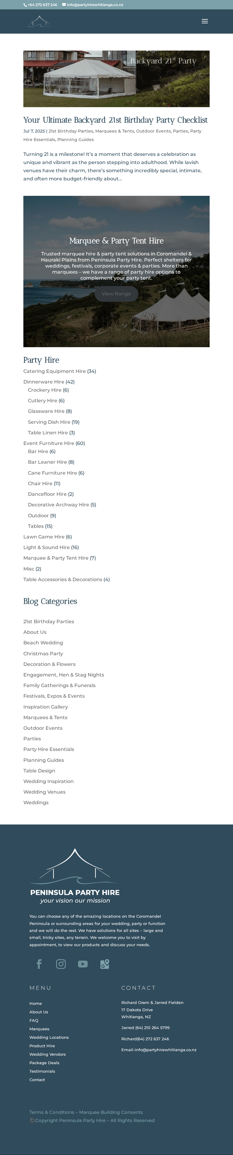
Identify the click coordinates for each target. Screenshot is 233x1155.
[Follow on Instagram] (61, 964)
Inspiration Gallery (45, 707)
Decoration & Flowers (49, 664)
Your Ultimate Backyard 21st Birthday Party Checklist (115, 120)
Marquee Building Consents (111, 1112)
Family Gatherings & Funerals (59, 685)
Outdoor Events (153, 131)
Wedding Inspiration (48, 781)
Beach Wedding (43, 643)
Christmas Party (43, 653)
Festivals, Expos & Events (54, 696)
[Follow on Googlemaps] (104, 964)
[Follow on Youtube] (83, 964)
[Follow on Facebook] (39, 964)
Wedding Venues (44, 792)
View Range (116, 294)
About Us (34, 632)
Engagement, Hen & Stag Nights (63, 675)
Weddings (36, 802)
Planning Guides (75, 139)
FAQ (33, 1020)
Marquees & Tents (114, 131)
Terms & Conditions (51, 1112)
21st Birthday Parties (71, 131)
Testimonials (42, 1071)
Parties (180, 131)
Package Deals (44, 1062)
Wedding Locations (49, 1037)
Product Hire (42, 1045)
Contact (37, 1079)
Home (35, 1003)
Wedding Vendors (47, 1054)
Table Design (39, 771)
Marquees (39, 1028)
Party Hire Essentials (48, 749)
